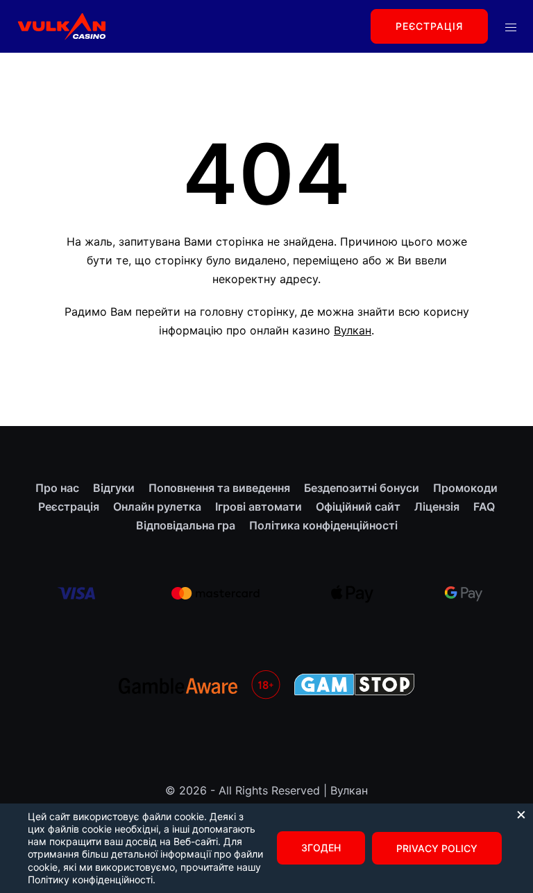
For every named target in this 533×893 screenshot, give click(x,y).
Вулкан (352, 330)
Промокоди (465, 488)
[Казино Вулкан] (61, 25)
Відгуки (114, 488)
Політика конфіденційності (323, 525)
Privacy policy (436, 848)
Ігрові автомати (258, 506)
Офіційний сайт (358, 506)
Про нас (57, 488)
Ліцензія (436, 506)
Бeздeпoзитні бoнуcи (361, 488)
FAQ (484, 506)
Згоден (321, 847)
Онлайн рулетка (157, 506)
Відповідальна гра (185, 525)
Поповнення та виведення (219, 488)
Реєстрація (429, 26)
